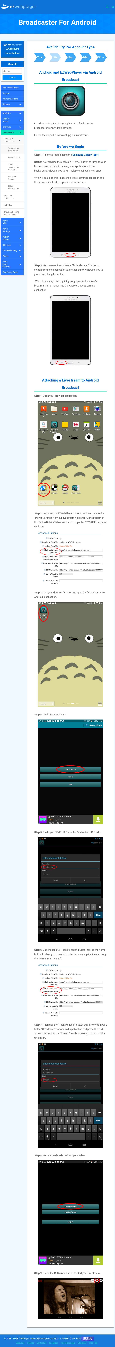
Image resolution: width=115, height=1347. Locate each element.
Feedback (53, 1343)
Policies (30, 1343)
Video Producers (68, 1343)
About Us (20, 1343)
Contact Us (41, 1343)
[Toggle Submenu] (20, 104)
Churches (82, 1343)
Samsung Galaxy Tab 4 (85, 154)
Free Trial (93, 1343)
